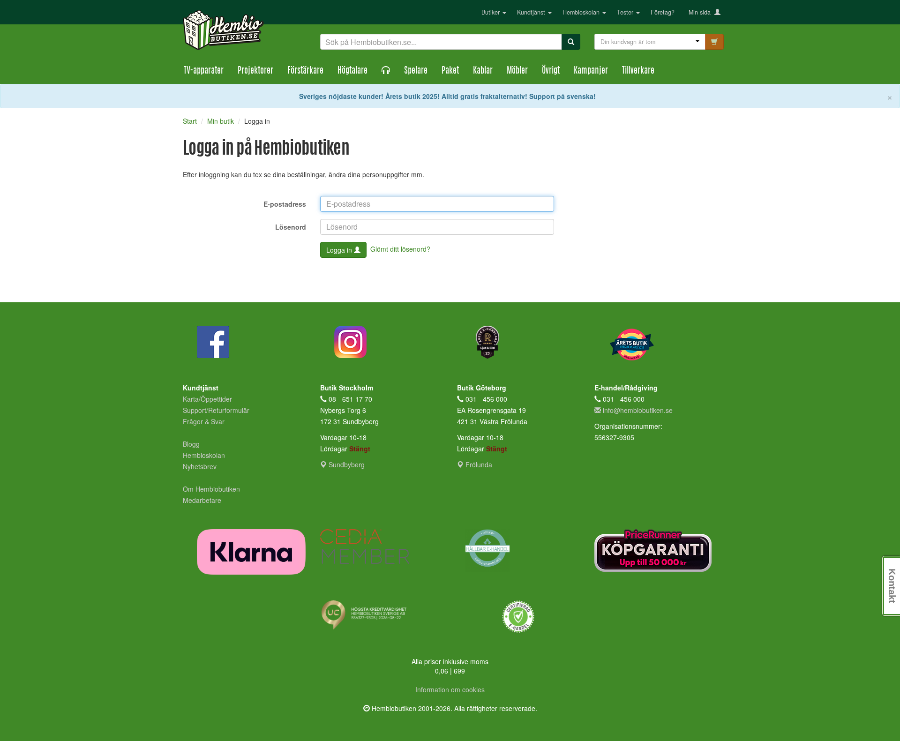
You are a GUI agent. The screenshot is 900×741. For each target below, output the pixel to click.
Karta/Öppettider (207, 399)
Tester (626, 12)
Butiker (491, 12)
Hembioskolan (581, 12)
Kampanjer (591, 71)
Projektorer (255, 71)
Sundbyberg (346, 464)
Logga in (340, 249)
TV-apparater (204, 71)
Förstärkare (305, 71)
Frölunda (478, 464)
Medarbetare (202, 500)
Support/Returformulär (216, 410)
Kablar (483, 71)
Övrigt (551, 71)
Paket (450, 71)
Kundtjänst (532, 12)
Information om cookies (450, 689)
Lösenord (290, 227)
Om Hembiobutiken (211, 489)
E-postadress (284, 204)
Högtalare (353, 71)
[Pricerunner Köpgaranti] (656, 550)
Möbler (517, 71)
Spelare (416, 71)
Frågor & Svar (204, 421)
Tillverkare (638, 71)
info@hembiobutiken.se (638, 410)
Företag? (663, 12)
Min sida (701, 12)
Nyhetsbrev (200, 466)
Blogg (191, 444)
